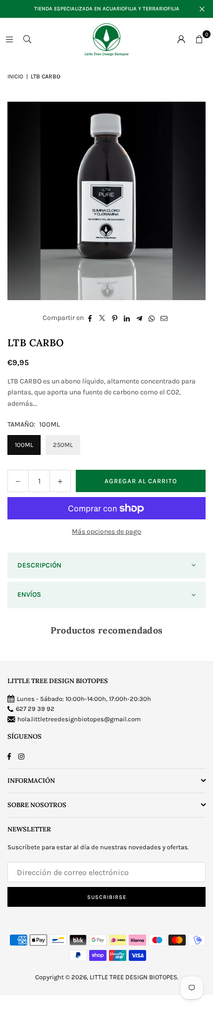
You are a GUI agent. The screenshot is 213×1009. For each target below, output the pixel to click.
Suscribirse (106, 897)
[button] (199, 39)
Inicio (15, 76)
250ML (63, 444)
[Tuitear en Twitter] (102, 318)
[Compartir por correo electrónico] (164, 318)
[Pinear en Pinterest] (114, 318)
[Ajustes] (181, 39)
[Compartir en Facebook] (90, 318)
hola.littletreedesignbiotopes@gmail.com (79, 719)
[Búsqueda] (27, 39)
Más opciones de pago (106, 531)
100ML (24, 444)
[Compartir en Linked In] (127, 318)
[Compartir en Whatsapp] (152, 318)
